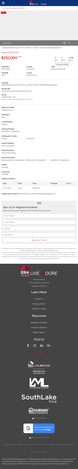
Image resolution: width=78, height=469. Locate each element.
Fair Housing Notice (65, 444)
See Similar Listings (62, 64)
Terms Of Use (10, 444)
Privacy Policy (24, 444)
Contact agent (7, 43)
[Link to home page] (39, 3)
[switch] (64, 43)
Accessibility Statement (43, 444)
